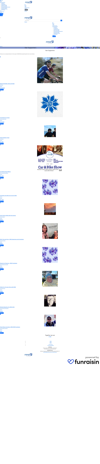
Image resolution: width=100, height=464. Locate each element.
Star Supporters (27, 7)
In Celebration (56, 28)
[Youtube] (50, 336)
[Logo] (28, 2)
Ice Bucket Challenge (57, 33)
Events (1, 12)
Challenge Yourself (56, 29)
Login (1, 15)
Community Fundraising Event (58, 31)
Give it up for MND (56, 30)
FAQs (25, 6)
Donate (2, 13)
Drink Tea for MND (56, 32)
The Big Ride (55, 34)
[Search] (61, 20)
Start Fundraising (55, 26)
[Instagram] (49, 336)
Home (51, 341)
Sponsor (2, 89)
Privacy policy (51, 344)
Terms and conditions (50, 345)
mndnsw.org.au (54, 352)
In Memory (55, 27)
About (25, 5)
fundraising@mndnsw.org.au (47, 352)
